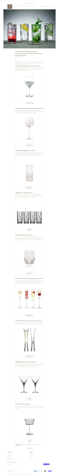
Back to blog (30, 448)
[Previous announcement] (8, 3)
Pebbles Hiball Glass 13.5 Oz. (29, 187)
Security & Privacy (32, 455)
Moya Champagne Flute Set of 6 (29, 356)
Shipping (8, 455)
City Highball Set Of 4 (29, 229)
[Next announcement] (51, 3)
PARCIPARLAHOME (18, 445)
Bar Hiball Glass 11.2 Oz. (29, 273)
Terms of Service (9, 459)
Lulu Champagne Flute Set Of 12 (29, 315)
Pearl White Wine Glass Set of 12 (29, 145)
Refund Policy (9, 456)
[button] (15, 6)
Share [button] (16, 59)
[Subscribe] (21, 464)
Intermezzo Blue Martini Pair (29, 398)
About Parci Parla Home (10, 458)
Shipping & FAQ (32, 456)
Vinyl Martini (29, 441)
